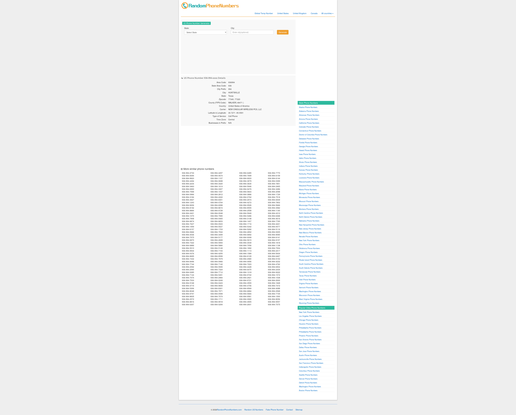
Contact (289, 409)
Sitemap (298, 409)
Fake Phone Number (275, 409)
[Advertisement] (238, 54)
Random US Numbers (253, 409)
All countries (326, 13)
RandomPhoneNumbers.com (229, 409)
